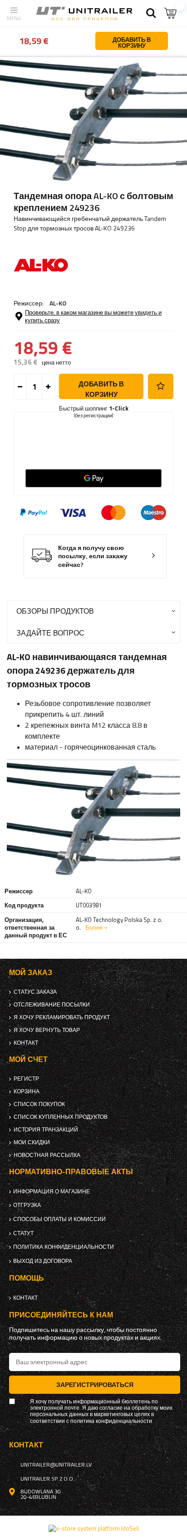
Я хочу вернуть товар (47, 1030)
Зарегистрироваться (94, 1384)
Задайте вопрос (50, 632)
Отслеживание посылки (52, 1004)
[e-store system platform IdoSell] (94, 1528)
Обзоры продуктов (55, 610)
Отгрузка (27, 1205)
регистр (26, 1078)
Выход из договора (42, 1261)
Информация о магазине (51, 1191)
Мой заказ (30, 972)
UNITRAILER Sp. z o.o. (47, 1479)
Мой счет (28, 1059)
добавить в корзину (101, 389)
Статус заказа (35, 992)
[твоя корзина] (171, 13)
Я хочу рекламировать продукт (62, 1017)
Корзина (26, 1091)
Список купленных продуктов (61, 1117)
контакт (26, 1043)
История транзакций (46, 1129)
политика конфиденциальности (63, 1247)
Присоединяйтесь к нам (61, 1315)
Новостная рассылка (47, 1155)
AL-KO (57, 303)
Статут (23, 1233)
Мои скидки (32, 1142)
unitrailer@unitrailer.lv (56, 1464)
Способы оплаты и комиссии (59, 1219)
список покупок (39, 1104)
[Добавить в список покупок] (160, 386)
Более (94, 927)
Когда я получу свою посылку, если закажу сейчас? (93, 556)
